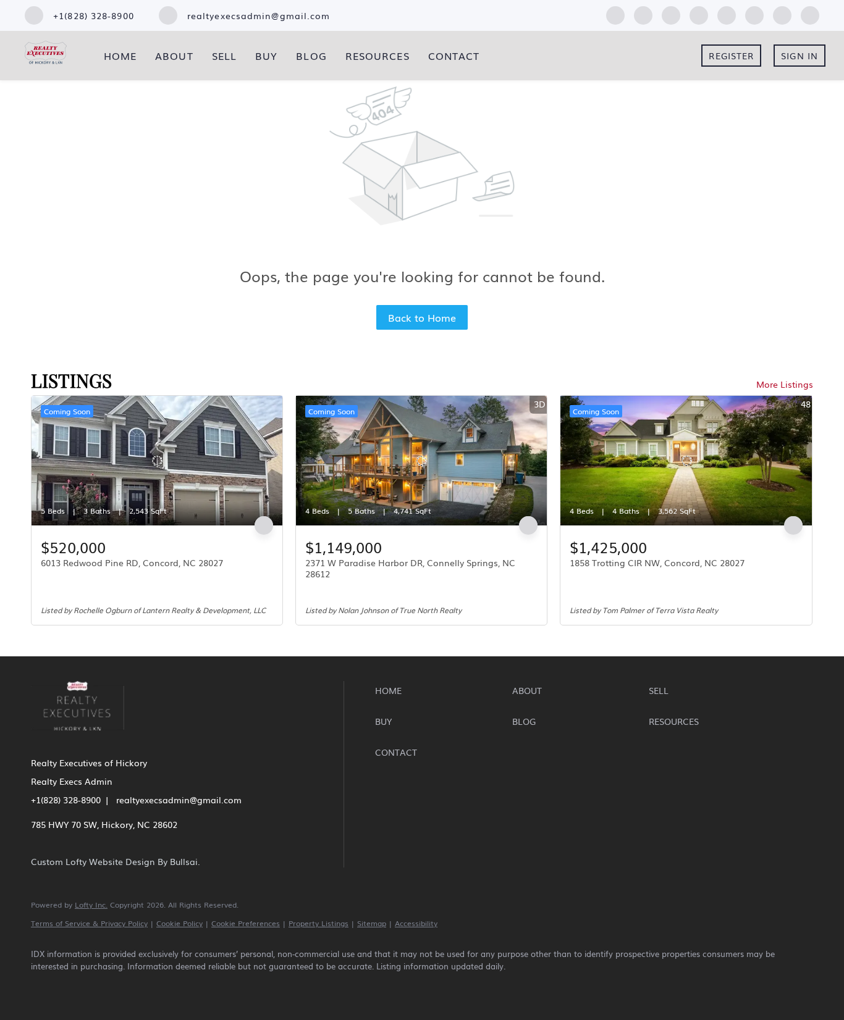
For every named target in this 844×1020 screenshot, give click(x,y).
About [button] (174, 55)
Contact (454, 55)
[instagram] (726, 13)
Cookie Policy (179, 923)
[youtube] (754, 13)
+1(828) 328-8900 (66, 799)
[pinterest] (782, 13)
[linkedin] (643, 13)
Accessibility (416, 923)
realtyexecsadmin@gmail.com (179, 799)
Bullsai (184, 861)
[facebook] (615, 13)
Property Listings (318, 923)
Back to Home (422, 317)
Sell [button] (224, 55)
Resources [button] (377, 55)
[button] (440, 690)
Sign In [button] (799, 55)
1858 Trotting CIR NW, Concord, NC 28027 (657, 562)
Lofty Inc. (91, 904)
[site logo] (87, 738)
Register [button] (731, 55)
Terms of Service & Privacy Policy (89, 923)
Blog (311, 55)
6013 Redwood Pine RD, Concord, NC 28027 (132, 562)
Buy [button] (266, 55)
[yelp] (699, 13)
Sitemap (371, 923)
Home (120, 55)
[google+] (810, 13)
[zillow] (671, 13)
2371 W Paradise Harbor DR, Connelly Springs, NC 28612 (410, 568)
